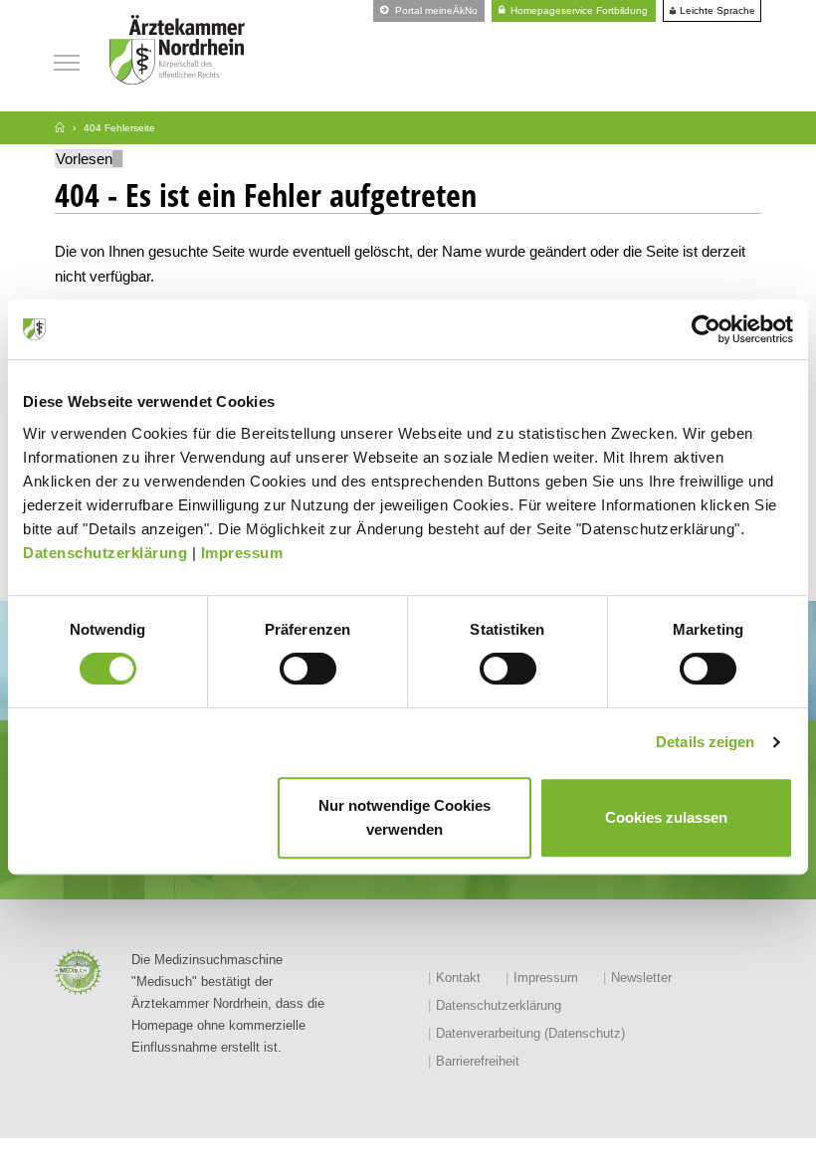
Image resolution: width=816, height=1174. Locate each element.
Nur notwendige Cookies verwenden (404, 817)
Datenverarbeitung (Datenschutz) (530, 1033)
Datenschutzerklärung (105, 552)
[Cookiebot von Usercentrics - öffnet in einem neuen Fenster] (706, 329)
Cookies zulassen (666, 817)
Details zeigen (705, 741)
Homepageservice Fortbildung (578, 10)
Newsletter (641, 977)
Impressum (242, 552)
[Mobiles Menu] (67, 60)
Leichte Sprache (716, 11)
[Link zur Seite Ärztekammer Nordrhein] (60, 127)
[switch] (308, 669)
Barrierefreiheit (477, 1061)
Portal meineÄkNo (435, 10)
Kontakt (458, 977)
